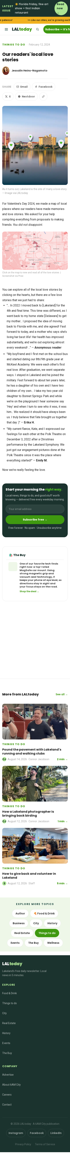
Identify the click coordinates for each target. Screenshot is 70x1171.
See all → (62, 694)
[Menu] (6, 29)
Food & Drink (9, 993)
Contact (7, 1104)
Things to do (13, 44)
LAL (22, 29)
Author (20, 913)
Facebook (45, 87)
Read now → (60, 8)
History (52, 923)
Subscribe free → (35, 519)
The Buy (33, 943)
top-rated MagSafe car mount (34, 568)
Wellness (53, 943)
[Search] (37, 29)
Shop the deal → (29, 591)
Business (19, 923)
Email (24, 87)
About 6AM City (11, 1084)
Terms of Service (45, 1144)
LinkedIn (56, 1133)
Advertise (8, 1074)
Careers (7, 1094)
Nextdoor (28, 96)
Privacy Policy (23, 1144)
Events (15, 943)
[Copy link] (43, 96)
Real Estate (22, 933)
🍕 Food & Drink (44, 913)
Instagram (16, 1133)
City (36, 923)
